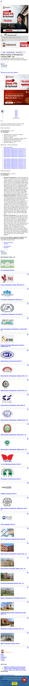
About (2, 655)
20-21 (16, 111)
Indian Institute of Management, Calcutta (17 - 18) (15, 161)
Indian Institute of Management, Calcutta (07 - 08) (15, 168)
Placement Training (10, 52)
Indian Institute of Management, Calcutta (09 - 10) (15, 166)
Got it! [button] (14, 683)
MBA (4, 52)
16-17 (16, 116)
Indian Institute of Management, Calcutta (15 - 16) (15, 162)
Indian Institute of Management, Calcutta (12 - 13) (15, 153)
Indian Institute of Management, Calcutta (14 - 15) (15, 152)
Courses (3, 658)
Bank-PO (9, 667)
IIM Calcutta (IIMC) (8, 147)
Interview (16, 667)
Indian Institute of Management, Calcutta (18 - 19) (15, 150)
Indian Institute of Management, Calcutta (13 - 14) (15, 164)
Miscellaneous (22, 667)
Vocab (5, 668)
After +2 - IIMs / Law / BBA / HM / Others (15, 670)
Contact (3, 660)
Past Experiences (7, 246)
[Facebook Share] (2, 67)
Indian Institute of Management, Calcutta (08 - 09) (15, 156)
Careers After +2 (19, 52)
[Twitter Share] (3, 67)
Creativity (6, 243)
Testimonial (4, 657)
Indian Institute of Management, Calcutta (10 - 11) (15, 155)
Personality (6, 247)
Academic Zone (11, 668)
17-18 (16, 115)
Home (2, 654)
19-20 (16, 112)
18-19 (16, 114)
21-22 (16, 110)
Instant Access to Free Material (10, 72)
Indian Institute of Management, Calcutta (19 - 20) (15, 160)
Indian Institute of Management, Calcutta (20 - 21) (15, 148)
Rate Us (3, 64)
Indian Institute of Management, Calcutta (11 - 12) (15, 165)
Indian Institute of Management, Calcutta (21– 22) (15, 158)
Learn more (14, 681)
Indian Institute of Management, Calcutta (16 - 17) (15, 151)
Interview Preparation (8, 242)
